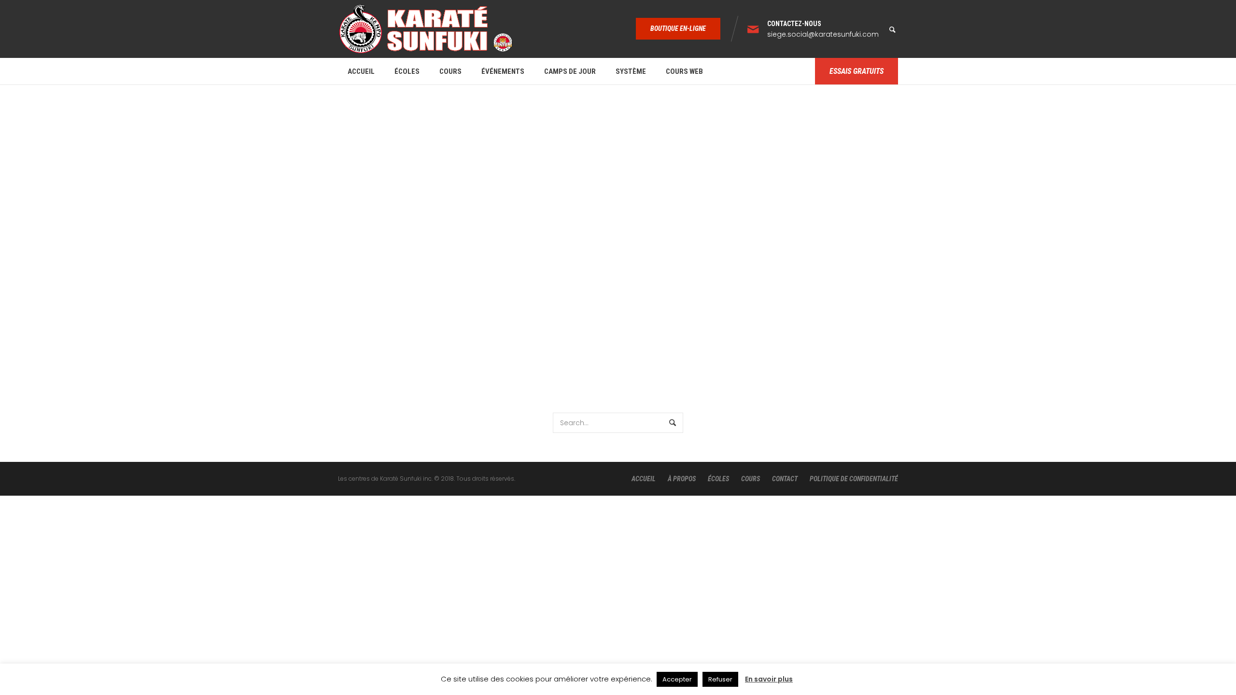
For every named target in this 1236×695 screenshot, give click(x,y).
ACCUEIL (644, 479)
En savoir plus (769, 679)
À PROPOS (682, 479)
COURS (750, 479)
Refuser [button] (720, 679)
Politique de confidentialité (854, 479)
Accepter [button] (677, 679)
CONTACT (785, 479)
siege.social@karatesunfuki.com (823, 34)
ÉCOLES (718, 479)
